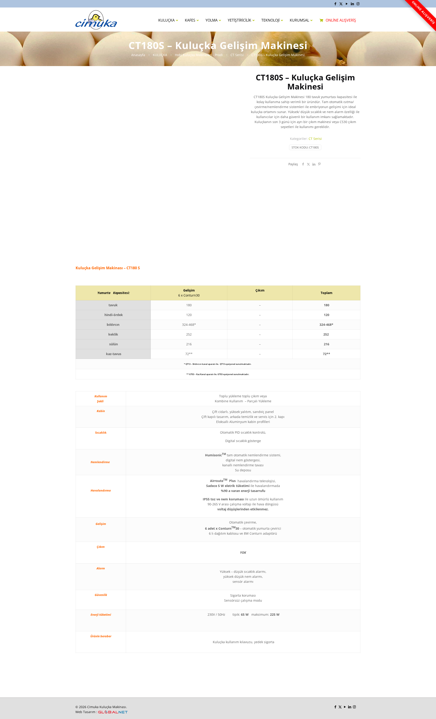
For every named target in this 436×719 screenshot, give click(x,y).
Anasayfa (138, 55)
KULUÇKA (160, 55)
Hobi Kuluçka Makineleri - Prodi (199, 55)
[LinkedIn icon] (352, 3)
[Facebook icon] (335, 3)
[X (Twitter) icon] (341, 3)
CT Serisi (237, 55)
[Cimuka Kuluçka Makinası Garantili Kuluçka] (96, 19)
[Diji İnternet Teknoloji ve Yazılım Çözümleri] (113, 712)
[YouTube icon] (346, 3)
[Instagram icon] (358, 3)
